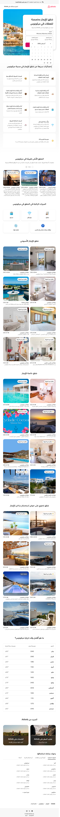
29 (50, 63)
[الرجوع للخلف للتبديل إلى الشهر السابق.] (50, 43)
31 (44, 63)
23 (47, 59)
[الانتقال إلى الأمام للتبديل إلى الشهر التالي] (32, 43)
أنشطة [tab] (20, 757)
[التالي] (26, 167)
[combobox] (39, 34)
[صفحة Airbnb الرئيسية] (52, 6)
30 (47, 63)
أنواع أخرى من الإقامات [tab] (40, 757)
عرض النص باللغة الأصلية (21, 2)
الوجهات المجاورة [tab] (52, 757)
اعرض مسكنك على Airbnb (11, 6)
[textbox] (46, 40)
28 (32, 59)
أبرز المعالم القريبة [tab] (28, 757)
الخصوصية (31, 815)
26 (38, 59)
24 (44, 59)
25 (41, 59)
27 (35, 59)
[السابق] (32, 167)
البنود (26, 815)
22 (50, 59)
